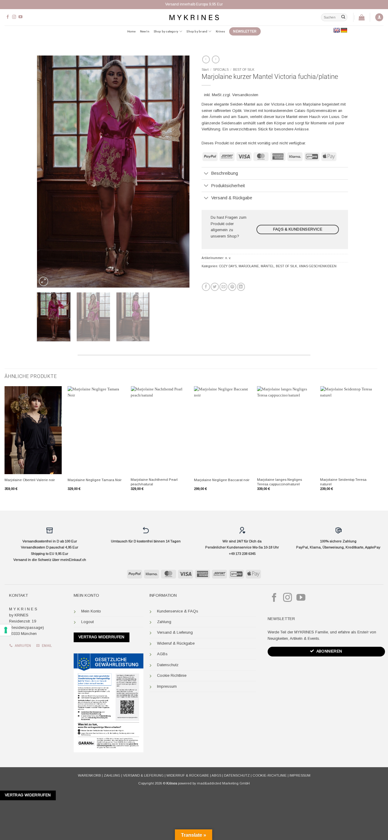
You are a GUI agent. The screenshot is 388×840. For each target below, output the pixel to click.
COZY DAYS (228, 266)
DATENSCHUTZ (237, 775)
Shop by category (166, 31)
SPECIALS (221, 69)
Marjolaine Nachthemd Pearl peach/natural (154, 482)
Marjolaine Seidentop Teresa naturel (343, 482)
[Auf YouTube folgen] (20, 17)
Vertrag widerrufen (102, 637)
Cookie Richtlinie (171, 675)
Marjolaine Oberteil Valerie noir (30, 480)
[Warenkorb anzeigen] (362, 17)
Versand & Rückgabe (231, 197)
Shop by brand (196, 31)
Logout (87, 621)
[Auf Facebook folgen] (8, 17)
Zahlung (164, 621)
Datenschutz (168, 665)
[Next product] (206, 59)
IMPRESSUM (299, 775)
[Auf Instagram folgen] (14, 17)
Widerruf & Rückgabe (176, 643)
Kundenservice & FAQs (177, 611)
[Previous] (47, 171)
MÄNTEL (267, 266)
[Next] (178, 171)
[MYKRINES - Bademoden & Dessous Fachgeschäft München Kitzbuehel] (194, 17)
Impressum (167, 686)
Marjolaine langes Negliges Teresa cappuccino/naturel (279, 482)
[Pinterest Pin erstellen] (232, 287)
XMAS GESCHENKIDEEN (317, 266)
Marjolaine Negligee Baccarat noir (221, 480)
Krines (220, 31)
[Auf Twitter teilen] (215, 287)
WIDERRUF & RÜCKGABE (187, 775)
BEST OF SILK (243, 69)
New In (144, 31)
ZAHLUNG (112, 775)
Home (131, 31)
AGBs (162, 654)
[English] (336, 30)
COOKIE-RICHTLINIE (270, 775)
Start (205, 69)
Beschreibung (224, 173)
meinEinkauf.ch (73, 560)
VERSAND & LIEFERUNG (143, 775)
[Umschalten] (206, 174)
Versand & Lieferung (175, 632)
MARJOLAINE (249, 266)
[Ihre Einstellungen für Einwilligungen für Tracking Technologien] (6, 630)
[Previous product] (215, 59)
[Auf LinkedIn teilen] (241, 287)
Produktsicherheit (228, 185)
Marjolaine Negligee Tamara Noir (95, 480)
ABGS (216, 775)
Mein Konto (91, 611)
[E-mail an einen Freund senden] (223, 287)
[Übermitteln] (343, 17)
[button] (379, 17)
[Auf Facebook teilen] (206, 287)
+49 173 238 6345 (242, 553)
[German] (344, 30)
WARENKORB (89, 775)
